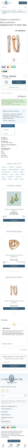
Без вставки (5, 174)
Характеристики (8, 125)
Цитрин (10, 179)
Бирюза (16, 179)
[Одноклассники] (7, 390)
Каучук (22, 174)
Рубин (22, 179)
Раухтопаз (11, 167)
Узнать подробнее (9, 120)
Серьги (19, 11)
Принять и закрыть (14, 441)
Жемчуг (22, 169)
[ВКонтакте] (3, 390)
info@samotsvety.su (7, 417)
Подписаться (14, 365)
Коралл (17, 174)
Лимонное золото (6, 172)
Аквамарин (19, 167)
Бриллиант (18, 176)
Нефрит (21, 172)
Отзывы (5, 133)
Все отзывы (23, 349)
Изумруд (4, 179)
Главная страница (5, 11)
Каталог (14, 11)
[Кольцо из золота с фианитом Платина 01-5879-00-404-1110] (14, 245)
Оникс (11, 174)
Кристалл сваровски (13, 169)
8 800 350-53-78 (5, 421)
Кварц (3, 176)
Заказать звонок (5, 414)
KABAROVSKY (5, 150)
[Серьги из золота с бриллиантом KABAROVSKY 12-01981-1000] (14, 291)
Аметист (4, 169)
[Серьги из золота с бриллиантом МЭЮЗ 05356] (14, 199)
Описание (6, 129)
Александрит (10, 176)
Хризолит (4, 167)
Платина (15, 172)
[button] (14, 60)
